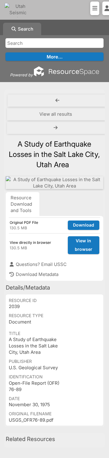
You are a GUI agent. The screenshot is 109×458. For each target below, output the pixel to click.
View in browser (83, 245)
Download (83, 224)
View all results (55, 114)
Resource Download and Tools (21, 204)
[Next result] (56, 128)
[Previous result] (57, 101)
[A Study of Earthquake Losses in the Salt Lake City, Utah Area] (54, 182)
